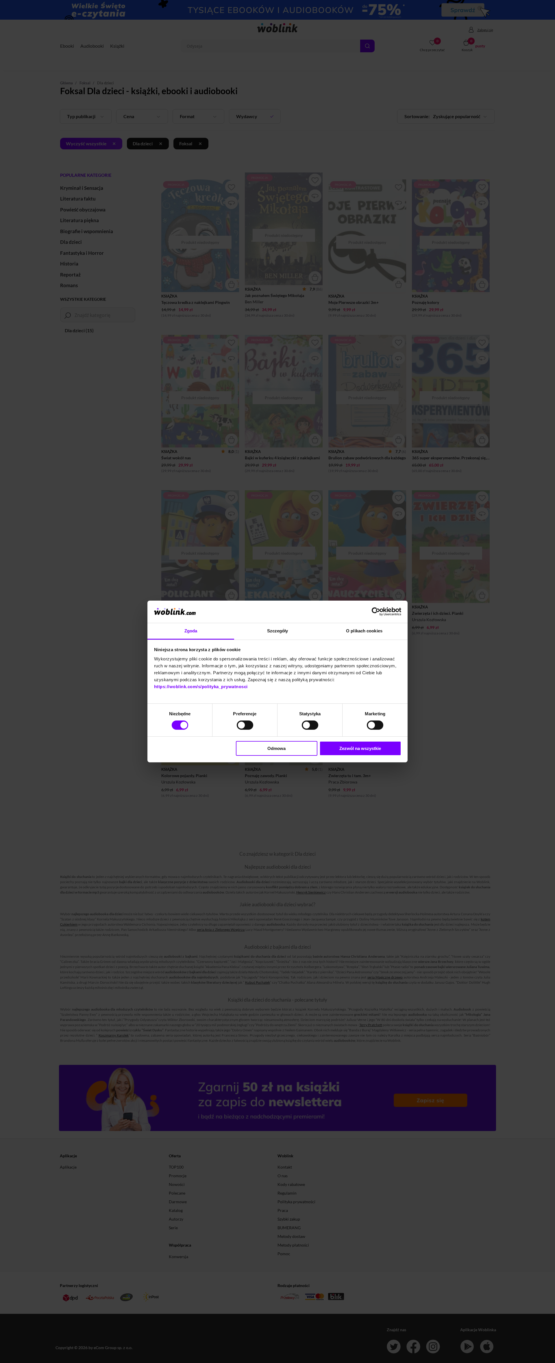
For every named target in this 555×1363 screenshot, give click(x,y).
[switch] (245, 725)
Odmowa (276, 748)
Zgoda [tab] (190, 630)
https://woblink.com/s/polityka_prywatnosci (201, 686)
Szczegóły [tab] (277, 630)
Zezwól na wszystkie (360, 748)
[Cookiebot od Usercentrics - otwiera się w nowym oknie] (376, 611)
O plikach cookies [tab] (364, 630)
